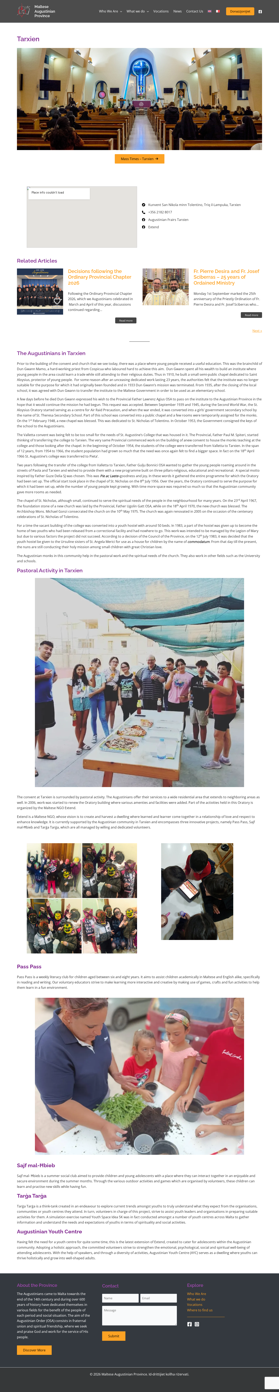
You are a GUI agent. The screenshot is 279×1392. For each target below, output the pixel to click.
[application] (120, 11)
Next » (257, 331)
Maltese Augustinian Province (45, 11)
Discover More (34, 1350)
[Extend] (150, 227)
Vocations (194, 1304)
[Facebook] (260, 11)
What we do (196, 1299)
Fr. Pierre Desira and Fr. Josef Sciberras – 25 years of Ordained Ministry (226, 277)
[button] (240, 11)
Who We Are (196, 1294)
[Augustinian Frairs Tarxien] (165, 219)
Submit (113, 1336)
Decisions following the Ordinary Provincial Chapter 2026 (99, 277)
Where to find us (200, 1310)
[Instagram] (196, 1324)
